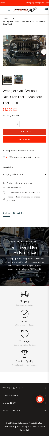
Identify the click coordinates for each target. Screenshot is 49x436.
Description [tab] (19, 213)
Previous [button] (5, 52)
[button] (40, 399)
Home (5, 18)
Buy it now (24, 139)
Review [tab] (6, 213)
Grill (14, 18)
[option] (24, 51)
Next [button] (44, 52)
